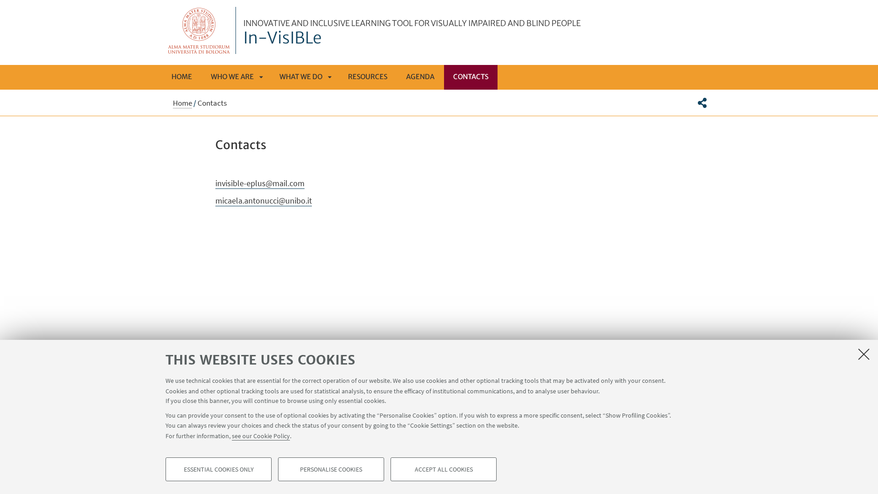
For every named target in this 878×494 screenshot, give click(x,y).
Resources (367, 76)
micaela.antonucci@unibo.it (263, 200)
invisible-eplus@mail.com (260, 183)
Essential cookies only (219, 469)
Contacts (470, 76)
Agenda (420, 76)
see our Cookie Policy (261, 435)
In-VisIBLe (412, 33)
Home (181, 76)
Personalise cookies (331, 469)
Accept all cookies (444, 469)
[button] (702, 103)
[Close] (864, 354)
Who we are (232, 76)
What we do (300, 76)
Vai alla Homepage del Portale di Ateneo (199, 30)
